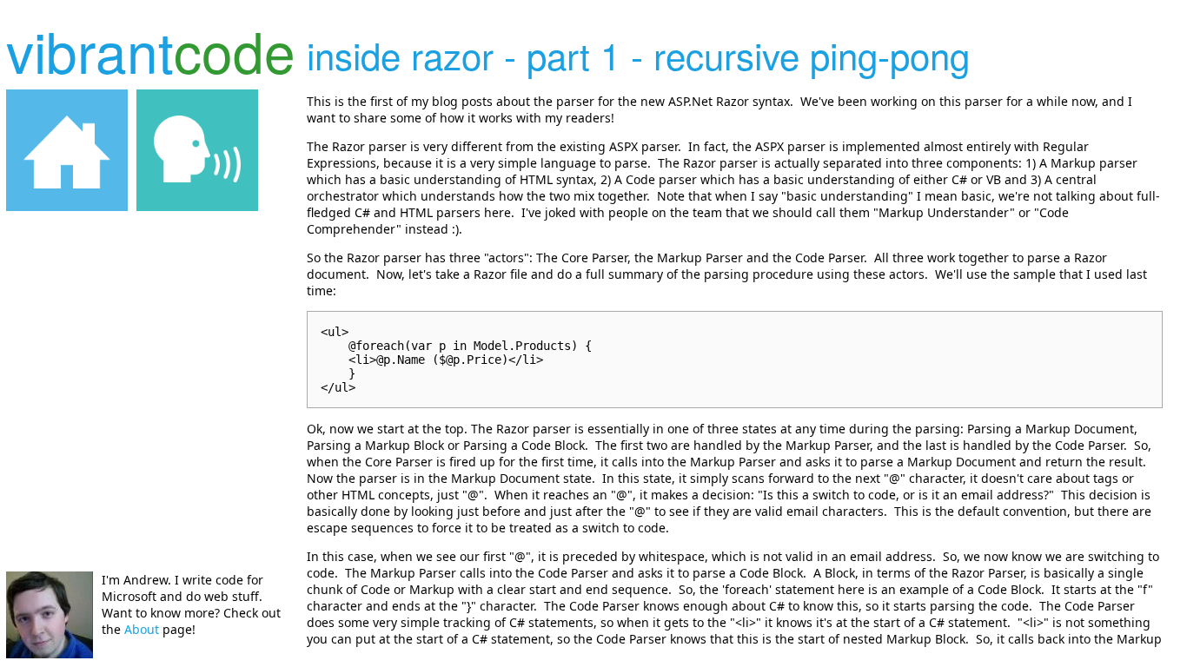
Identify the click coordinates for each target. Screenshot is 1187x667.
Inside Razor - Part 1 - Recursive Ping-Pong (638, 55)
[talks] (197, 150)
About (141, 629)
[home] (67, 150)
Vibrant (150, 49)
